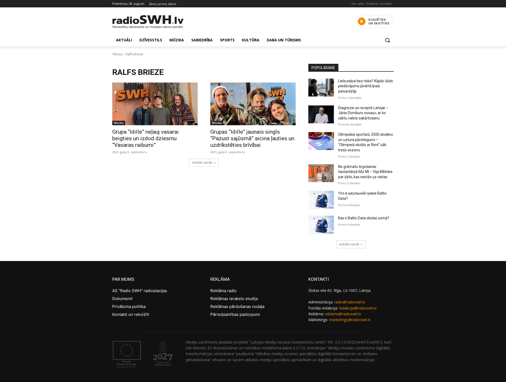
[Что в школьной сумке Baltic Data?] (321, 200)
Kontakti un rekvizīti (130, 314)
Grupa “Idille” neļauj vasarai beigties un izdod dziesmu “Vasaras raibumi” (145, 138)
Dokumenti (122, 298)
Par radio (358, 4)
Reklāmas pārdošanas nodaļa (237, 306)
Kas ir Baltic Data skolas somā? (363, 218)
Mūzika (119, 123)
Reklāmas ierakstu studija (234, 298)
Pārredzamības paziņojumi (235, 314)
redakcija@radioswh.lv (358, 308)
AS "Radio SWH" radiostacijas (139, 290)
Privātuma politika (128, 306)
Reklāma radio (223, 290)
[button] (387, 40)
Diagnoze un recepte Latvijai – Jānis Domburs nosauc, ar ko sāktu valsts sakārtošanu (363, 113)
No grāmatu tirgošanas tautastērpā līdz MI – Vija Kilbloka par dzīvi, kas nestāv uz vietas (365, 172)
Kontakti (386, 4)
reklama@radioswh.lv (343, 313)
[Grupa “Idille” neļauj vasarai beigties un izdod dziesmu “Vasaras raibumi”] (155, 104)
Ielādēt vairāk (202, 162)
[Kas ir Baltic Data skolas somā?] (321, 225)
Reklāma (372, 4)
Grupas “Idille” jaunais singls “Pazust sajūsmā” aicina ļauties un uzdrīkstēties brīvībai (252, 138)
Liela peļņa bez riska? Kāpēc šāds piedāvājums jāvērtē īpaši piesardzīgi (365, 86)
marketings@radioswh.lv (350, 319)
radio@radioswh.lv (349, 301)
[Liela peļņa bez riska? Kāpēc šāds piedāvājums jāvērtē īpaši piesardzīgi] (321, 87)
